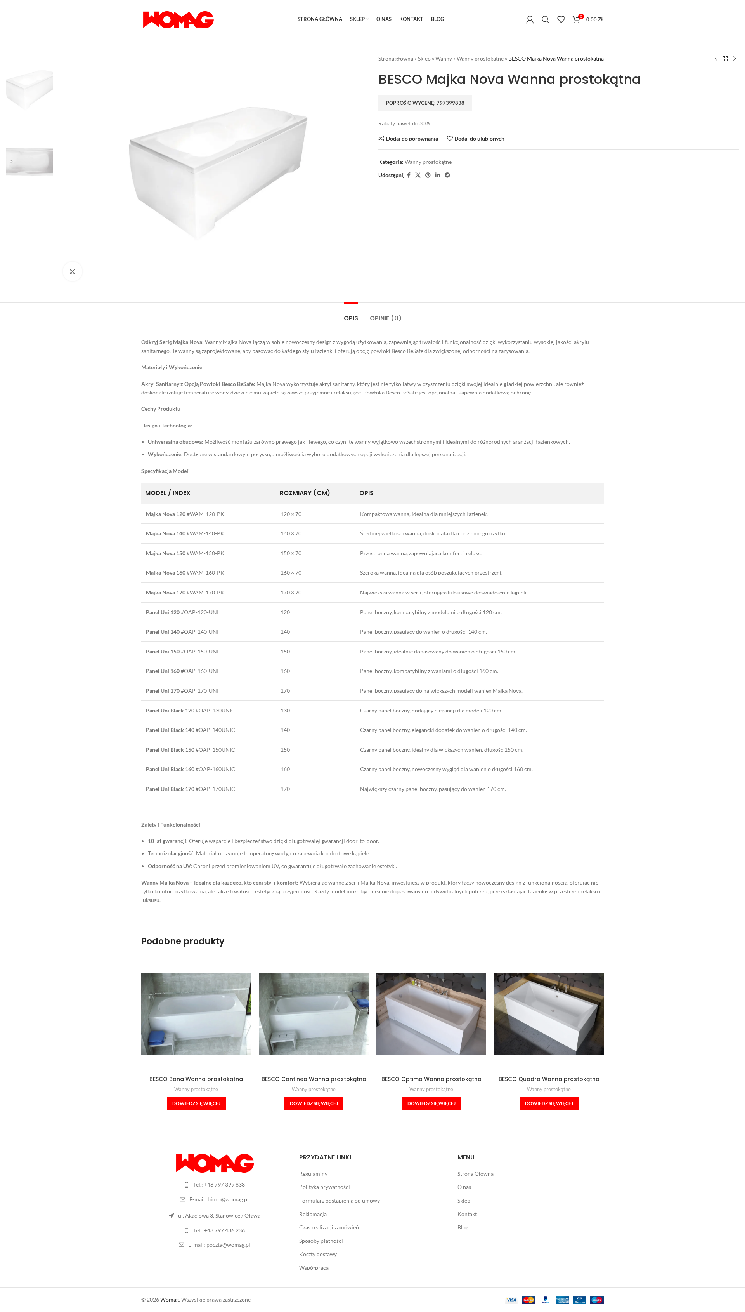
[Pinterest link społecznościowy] (428, 175)
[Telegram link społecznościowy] (447, 175)
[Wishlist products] (561, 19)
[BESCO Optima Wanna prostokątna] (431, 1014)
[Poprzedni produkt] (716, 59)
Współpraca (314, 1267)
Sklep (424, 58)
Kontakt (467, 1214)
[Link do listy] (214, 1184)
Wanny (443, 58)
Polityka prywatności (324, 1186)
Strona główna (395, 58)
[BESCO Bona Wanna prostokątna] (196, 1014)
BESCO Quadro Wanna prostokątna (549, 1079)
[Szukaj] (545, 19)
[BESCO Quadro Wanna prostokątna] (549, 1014)
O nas (464, 1186)
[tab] (351, 314)
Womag (169, 1299)
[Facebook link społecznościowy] (409, 175)
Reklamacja (313, 1214)
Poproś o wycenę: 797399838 (425, 103)
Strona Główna (475, 1173)
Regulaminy (313, 1173)
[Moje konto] (530, 19)
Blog (462, 1227)
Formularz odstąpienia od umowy (339, 1200)
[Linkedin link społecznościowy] (437, 175)
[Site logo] (178, 19)
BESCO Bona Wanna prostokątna (196, 1079)
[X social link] (418, 175)
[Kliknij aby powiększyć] (72, 271)
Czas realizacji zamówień (329, 1227)
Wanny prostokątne (480, 58)
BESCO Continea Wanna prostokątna (314, 1079)
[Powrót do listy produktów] (725, 59)
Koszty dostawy (318, 1254)
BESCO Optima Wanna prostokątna (431, 1079)
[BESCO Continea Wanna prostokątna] (314, 1014)
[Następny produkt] (734, 59)
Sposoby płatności (321, 1240)
